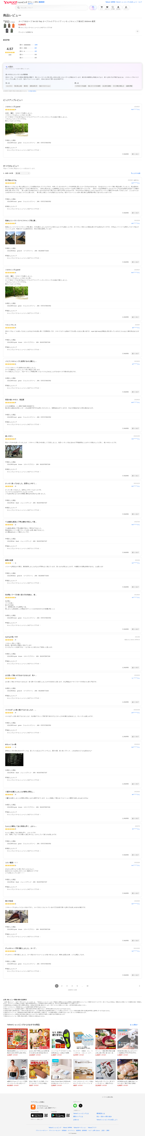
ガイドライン (71, 1130)
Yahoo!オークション (80, 1127)
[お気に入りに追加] (137, 31)
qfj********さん (136, 327)
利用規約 (64, 1130)
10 (87, 986)
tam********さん (135, 747)
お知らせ (76, 1119)
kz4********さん (136, 183)
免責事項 (78, 1130)
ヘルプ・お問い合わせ (94, 1130)
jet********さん (136, 364)
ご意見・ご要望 (105, 1130)
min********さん (135, 486)
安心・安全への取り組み (104, 1116)
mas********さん (135, 109)
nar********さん (136, 951)
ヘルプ (140, 2)
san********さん (135, 903)
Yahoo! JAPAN (110, 2)
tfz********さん (136, 829)
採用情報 (84, 1130)
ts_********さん (136, 678)
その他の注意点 (32, 91)
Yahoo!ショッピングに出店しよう (126, 2)
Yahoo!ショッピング (55, 1127)
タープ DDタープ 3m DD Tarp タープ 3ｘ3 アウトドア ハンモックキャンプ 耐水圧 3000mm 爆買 (56, 21)
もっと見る (133, 1024)
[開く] (16, 129)
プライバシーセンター (55, 1130)
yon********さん (135, 712)
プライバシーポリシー (42, 1130)
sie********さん (136, 597)
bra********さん (136, 524)
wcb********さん (135, 402)
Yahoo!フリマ (92, 1127)
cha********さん (135, 439)
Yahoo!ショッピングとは (81, 1113)
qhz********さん (135, 223)
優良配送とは (101, 1113)
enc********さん (135, 865)
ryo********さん (136, 563)
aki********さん (136, 794)
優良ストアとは (78, 1116)
